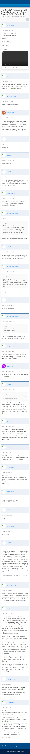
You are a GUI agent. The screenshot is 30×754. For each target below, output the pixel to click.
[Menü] (28, 2)
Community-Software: (15, 751)
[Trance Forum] (0, 2)
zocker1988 (6, 16)
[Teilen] (27, 19)
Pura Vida (18, 575)
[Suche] (19, 2)
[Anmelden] (23, 2)
